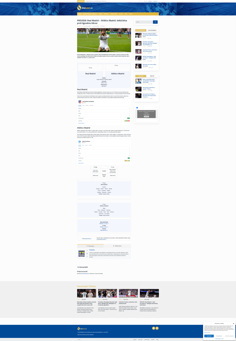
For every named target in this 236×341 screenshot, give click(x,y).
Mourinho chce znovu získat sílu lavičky (149, 65)
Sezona (121, 14)
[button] (233, 323)
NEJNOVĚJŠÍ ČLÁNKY (140, 30)
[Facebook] (153, 328)
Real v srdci (140, 339)
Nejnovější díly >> (104, 230)
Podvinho (103, 26)
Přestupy (106, 14)
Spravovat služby (207, 332)
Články (100, 14)
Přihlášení (150, 1)
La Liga (79, 26)
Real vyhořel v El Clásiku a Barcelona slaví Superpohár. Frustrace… (149, 95)
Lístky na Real (114, 14)
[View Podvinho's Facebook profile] (87, 250)
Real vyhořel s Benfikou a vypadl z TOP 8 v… (149, 88)
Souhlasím (209, 336)
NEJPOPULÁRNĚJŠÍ (152, 30)
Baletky (144, 83)
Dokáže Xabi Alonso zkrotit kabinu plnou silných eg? (96, 1)
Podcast (134, 339)
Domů (79, 14)
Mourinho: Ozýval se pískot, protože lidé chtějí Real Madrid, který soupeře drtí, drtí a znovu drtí (86, 303)
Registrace (155, 1)
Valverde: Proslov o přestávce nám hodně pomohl (150, 50)
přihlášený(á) (84, 273)
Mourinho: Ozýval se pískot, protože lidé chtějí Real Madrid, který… (150, 35)
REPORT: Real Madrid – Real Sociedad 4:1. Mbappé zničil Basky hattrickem (149, 303)
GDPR (222, 338)
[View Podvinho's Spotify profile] (87, 253)
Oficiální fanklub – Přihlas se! (90, 14)
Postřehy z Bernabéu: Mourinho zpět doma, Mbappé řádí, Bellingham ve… (150, 43)
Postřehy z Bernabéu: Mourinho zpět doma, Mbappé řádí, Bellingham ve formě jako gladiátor (107, 303)
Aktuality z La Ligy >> (104, 223)
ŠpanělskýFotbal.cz (102, 239)
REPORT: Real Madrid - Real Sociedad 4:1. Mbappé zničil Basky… (149, 58)
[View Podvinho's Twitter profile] (87, 256)
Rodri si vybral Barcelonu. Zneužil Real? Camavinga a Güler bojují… (149, 81)
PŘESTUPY (152, 76)
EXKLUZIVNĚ (140, 76)
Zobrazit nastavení (229, 336)
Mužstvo (145, 67)
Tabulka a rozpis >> (104, 227)
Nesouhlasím (219, 336)
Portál (130, 14)
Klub (126, 14)
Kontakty (152, 339)
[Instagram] (157, 328)
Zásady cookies (218, 338)
